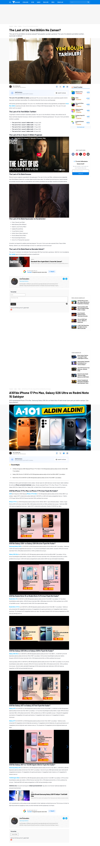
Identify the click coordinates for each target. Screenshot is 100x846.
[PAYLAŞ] (57, 87)
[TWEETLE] (60, 87)
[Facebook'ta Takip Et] (73, 154)
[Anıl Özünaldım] (14, 279)
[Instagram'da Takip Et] (77, 154)
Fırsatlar (60, 2)
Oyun (32, 2)
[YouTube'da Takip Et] (84, 154)
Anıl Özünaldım (16, 86)
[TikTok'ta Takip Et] (88, 154)
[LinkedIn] (66, 279)
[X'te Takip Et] (80, 154)
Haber (38, 2)
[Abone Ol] (67, 86)
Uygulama (25, 2)
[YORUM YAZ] (64, 87)
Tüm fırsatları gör (80, 127)
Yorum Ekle (14, 834)
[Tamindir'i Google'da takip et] (39, 271)
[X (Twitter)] (64, 279)
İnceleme (45, 2)
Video (52, 2)
